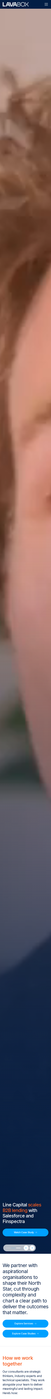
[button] (45, 4)
